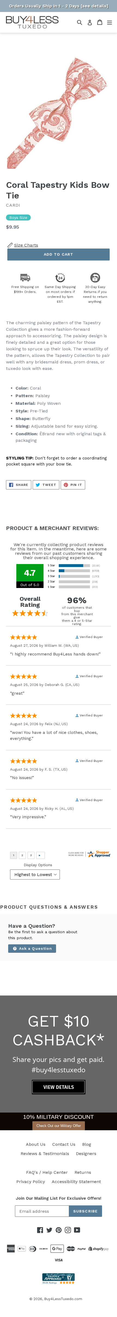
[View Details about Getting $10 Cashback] (58, 1092)
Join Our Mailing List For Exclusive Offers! (58, 1198)
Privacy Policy (30, 1181)
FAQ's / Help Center (47, 1172)
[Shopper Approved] (58, 1282)
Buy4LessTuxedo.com (63, 1299)
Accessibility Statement (76, 1181)
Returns (83, 1172)
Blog (86, 1144)
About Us (35, 1144)
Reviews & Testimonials (45, 1153)
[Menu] (109, 22)
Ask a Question (35, 948)
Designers (86, 1153)
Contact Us (63, 1144)
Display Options (38, 865)
